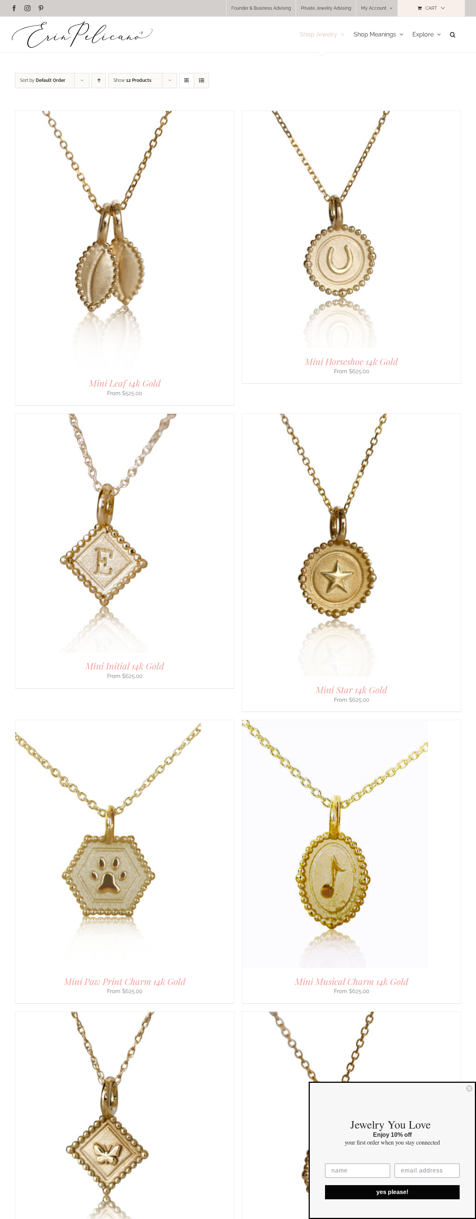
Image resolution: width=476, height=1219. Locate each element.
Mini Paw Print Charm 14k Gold (125, 981)
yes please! (392, 1192)
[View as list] (201, 80)
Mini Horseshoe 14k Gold (351, 361)
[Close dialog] (469, 1088)
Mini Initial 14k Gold (125, 666)
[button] (453, 34)
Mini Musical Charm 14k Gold (351, 981)
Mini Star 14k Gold (351, 689)
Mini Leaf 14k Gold (125, 383)
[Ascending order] (98, 80)
